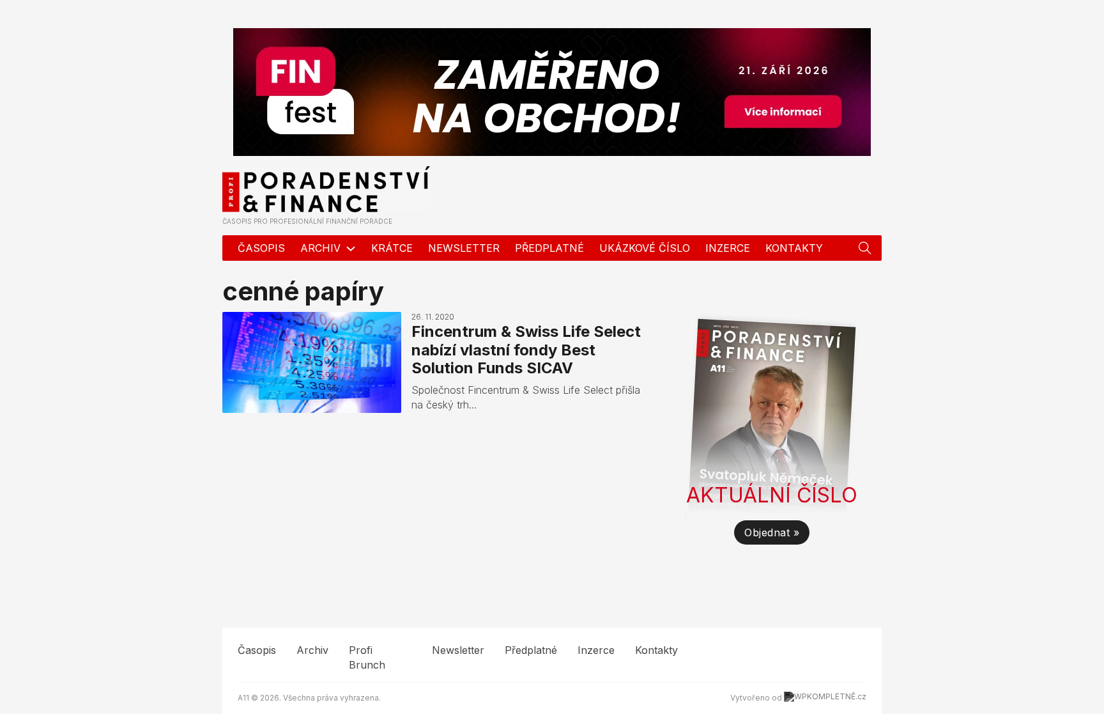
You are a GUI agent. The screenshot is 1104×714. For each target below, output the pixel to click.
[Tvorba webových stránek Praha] (825, 697)
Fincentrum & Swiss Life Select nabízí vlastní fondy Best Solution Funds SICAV (526, 350)
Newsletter (464, 248)
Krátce (392, 248)
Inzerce (727, 248)
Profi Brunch (367, 657)
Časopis (261, 248)
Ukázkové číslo (644, 248)
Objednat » (771, 532)
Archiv (320, 248)
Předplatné (549, 248)
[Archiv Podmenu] (351, 248)
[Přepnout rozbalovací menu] (865, 248)
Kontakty (794, 248)
